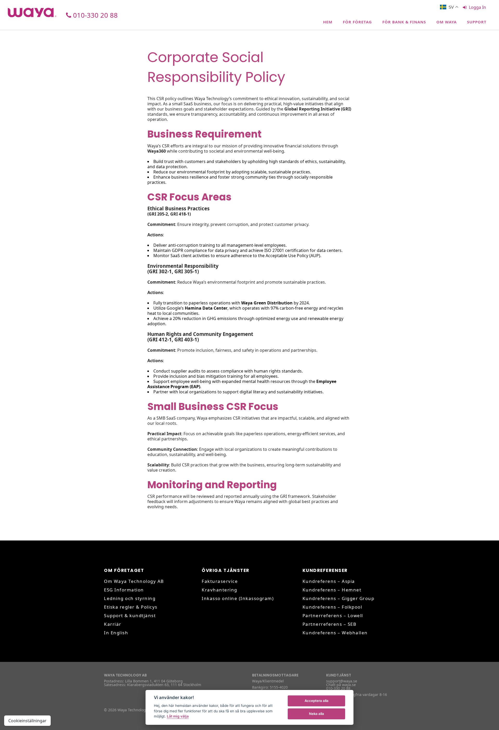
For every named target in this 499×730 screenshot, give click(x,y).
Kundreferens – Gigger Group (339, 598)
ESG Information (124, 590)
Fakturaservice (220, 581)
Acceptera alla (317, 701)
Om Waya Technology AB (134, 581)
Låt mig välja (178, 716)
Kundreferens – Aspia (329, 581)
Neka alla (316, 714)
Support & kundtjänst (130, 615)
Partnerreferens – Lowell (333, 615)
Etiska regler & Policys (130, 607)
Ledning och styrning (129, 598)
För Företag (357, 21)
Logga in (477, 7)
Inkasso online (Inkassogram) (238, 598)
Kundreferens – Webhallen (335, 633)
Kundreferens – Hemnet (332, 590)
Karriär (112, 624)
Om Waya (446, 21)
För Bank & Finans (404, 21)
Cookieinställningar (27, 721)
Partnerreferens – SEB (330, 624)
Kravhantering (219, 590)
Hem (327, 21)
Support (477, 21)
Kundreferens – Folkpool (332, 607)
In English (116, 633)
